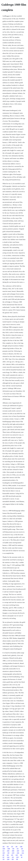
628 (8, 855)
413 (3, 850)
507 (3, 857)
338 (3, 846)
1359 (17, 857)
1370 (13, 853)
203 (12, 855)
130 (13, 857)
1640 (8, 848)
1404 (8, 850)
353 (12, 846)
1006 (13, 850)
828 (13, 859)
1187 (17, 855)
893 (21, 855)
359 (8, 853)
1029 (4, 848)
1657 (4, 853)
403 (13, 848)
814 (8, 846)
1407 (18, 850)
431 (18, 848)
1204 (8, 859)
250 (22, 848)
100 (16, 846)
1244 (8, 857)
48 (21, 857)
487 (3, 855)
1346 (21, 846)
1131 (23, 850)
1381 (18, 853)
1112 (23, 853)
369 (17, 859)
